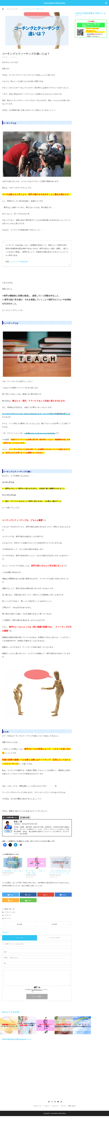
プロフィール (37, 1106)
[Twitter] (5, 831)
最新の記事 (25, 817)
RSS (60, 1101)
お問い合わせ (72, 1106)
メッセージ (46, 1106)
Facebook (51, 1101)
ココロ (16, 9)
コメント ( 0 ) (19, 937)
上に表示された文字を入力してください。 (37, 989)
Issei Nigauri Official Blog (54, 3)
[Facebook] (8, 831)
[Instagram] (10, 831)
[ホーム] (3, 9)
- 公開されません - (11, 957)
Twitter (48, 1101)
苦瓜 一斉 (11, 909)
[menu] (106, 3)
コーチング (10, 9)
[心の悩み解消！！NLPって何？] (13, 862)
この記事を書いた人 (11, 817)
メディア (63, 1106)
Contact (57, 1101)
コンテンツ (55, 1106)
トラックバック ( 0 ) (54, 937)
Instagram (54, 1101)
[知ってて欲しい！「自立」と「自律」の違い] (36, 862)
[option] (9, 1025)
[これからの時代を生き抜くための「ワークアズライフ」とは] (60, 862)
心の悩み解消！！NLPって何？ (12, 871)
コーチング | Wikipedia (19, 262)
